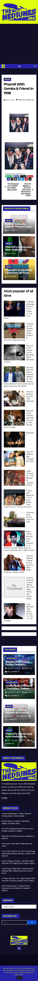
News (7, 79)
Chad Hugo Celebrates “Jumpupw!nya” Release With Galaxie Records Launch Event (18, 870)
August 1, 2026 (13, 716)
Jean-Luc (27, 668)
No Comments (13, 671)
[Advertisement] (19, 44)
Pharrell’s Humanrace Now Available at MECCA (18, 249)
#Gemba (22, 100)
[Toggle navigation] (19, 66)
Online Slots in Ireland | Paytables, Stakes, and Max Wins (18, 688)
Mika (25, 716)
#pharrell (30, 100)
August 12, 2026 (14, 692)
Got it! (19, 978)
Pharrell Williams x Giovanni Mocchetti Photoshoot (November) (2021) (26, 190)
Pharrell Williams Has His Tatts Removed (30, 396)
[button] (35, 66)
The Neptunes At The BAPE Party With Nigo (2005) (13, 187)
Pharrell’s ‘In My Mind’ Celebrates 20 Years (18, 271)
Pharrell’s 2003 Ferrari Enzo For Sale (30, 517)
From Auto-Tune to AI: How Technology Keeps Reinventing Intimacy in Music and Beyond (18, 853)
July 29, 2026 (12, 740)
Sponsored (11, 658)
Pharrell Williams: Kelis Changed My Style (30, 456)
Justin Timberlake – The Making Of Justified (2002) (30, 478)
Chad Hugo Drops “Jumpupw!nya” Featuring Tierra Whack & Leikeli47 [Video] (16, 888)
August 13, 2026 (14, 668)
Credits (4, 798)
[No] (35, 973)
